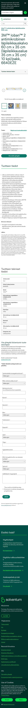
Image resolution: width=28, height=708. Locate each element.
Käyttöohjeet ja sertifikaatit (8, 662)
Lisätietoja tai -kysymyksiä (9, 474)
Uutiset (3, 642)
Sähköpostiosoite (7, 388)
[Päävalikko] (25, 19)
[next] (24, 90)
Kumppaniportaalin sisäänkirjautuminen (11, 677)
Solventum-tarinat (6, 650)
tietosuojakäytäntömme (6, 505)
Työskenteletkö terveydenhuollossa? (12, 373)
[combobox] (14, 23)
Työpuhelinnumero (7, 449)
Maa (3, 412)
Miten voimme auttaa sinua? (10, 381)
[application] (14, 89)
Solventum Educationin (7, 653)
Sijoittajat (3, 630)
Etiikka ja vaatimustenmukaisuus (10, 639)
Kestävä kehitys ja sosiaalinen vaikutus (11, 636)
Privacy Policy (5, 695)
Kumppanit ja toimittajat (7, 633)
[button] (8, 704)
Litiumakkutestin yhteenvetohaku (10, 665)
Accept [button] (7, 699)
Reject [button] (21, 699)
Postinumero (6, 420)
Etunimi (4, 397)
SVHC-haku (4, 659)
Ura (2, 627)
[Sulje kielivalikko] (25, 3)
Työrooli (5, 466)
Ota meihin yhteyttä (6, 674)
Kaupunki (5, 427)
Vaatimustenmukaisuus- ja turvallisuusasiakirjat (14, 656)
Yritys (4, 442)
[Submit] (25, 23)
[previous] (3, 90)
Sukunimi (5, 405)
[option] (14, 90)
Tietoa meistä (5, 624)
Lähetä (6, 496)
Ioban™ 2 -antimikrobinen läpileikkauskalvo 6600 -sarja (13, 29)
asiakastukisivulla (6, 359)
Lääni (4, 435)
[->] (25, 12)
